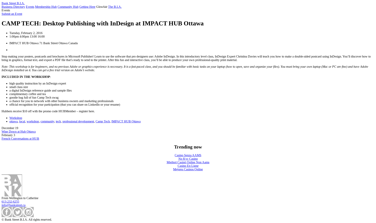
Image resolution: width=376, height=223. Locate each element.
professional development (78, 121)
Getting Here (87, 6)
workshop (33, 121)
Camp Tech (103, 121)
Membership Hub (46, 6)
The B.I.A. (115, 6)
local (22, 121)
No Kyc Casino (188, 158)
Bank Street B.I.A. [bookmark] (13, 3)
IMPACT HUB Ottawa (126, 121)
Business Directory (13, 6)
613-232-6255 (10, 201)
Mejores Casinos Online (188, 169)
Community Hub (68, 6)
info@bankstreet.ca (13, 205)
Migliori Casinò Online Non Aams (188, 162)
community (47, 121)
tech (58, 121)
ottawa (13, 121)
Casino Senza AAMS (188, 155)
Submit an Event (12, 13)
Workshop (15, 118)
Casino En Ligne (188, 165)
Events (30, 6)
